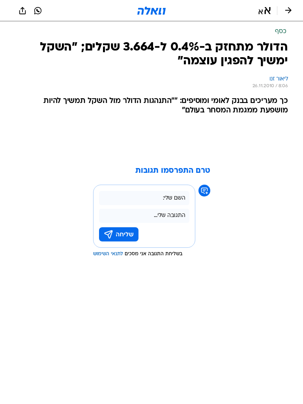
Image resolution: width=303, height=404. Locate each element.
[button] (264, 10)
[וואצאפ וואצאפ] (38, 11)
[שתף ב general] (22, 10)
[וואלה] (151, 11)
